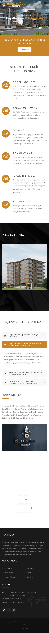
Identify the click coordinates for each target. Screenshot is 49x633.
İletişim (30, 577)
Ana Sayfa (8, 568)
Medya (29, 573)
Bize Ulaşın (24, 50)
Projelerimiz (31, 568)
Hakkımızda (9, 573)
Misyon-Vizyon (10, 577)
